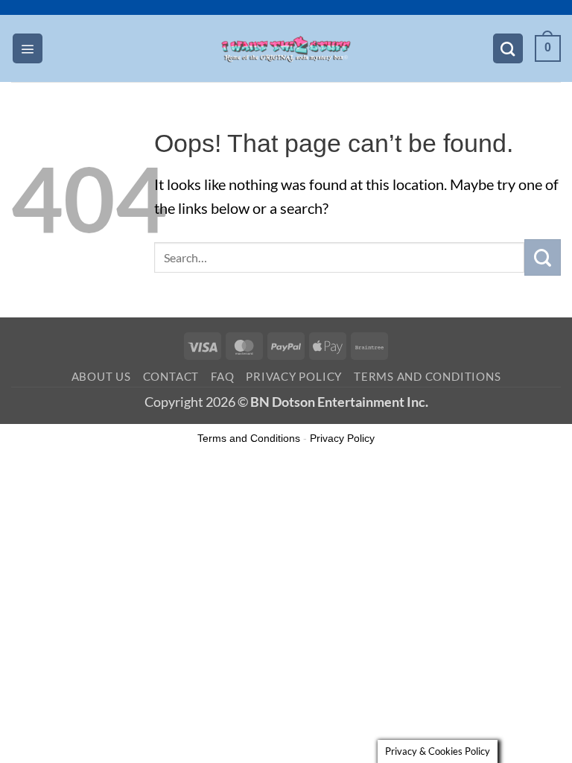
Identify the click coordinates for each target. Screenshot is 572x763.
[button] (27, 48)
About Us (101, 376)
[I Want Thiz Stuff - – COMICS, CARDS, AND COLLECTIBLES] (286, 48)
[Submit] (542, 257)
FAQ (222, 376)
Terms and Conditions (427, 376)
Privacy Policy (294, 376)
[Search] (508, 48)
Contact (171, 376)
